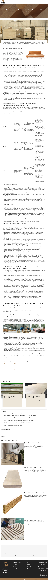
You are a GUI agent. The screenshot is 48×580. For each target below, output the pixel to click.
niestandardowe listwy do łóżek (31, 364)
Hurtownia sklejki (29, 372)
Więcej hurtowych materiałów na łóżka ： (11, 423)
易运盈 (36, 579)
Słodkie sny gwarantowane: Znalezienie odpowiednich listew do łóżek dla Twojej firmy (19, 420)
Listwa (6, 58)
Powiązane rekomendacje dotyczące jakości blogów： (13, 425)
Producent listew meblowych (9, 367)
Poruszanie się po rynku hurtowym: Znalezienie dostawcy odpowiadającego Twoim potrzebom (20, 417)
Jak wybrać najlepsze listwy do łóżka (32, 366)
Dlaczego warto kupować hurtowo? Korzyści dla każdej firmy (14, 413)
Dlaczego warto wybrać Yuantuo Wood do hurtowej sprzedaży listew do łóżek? (17, 422)
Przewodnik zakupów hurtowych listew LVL (33, 368)
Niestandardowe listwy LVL (31, 370)
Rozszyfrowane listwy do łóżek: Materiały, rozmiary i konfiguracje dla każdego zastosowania (20, 415)
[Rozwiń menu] (46, 2)
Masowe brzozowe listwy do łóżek (10, 363)
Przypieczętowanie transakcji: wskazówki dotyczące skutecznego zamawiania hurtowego (19, 418)
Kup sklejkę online (7, 365)
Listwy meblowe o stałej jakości (9, 369)
